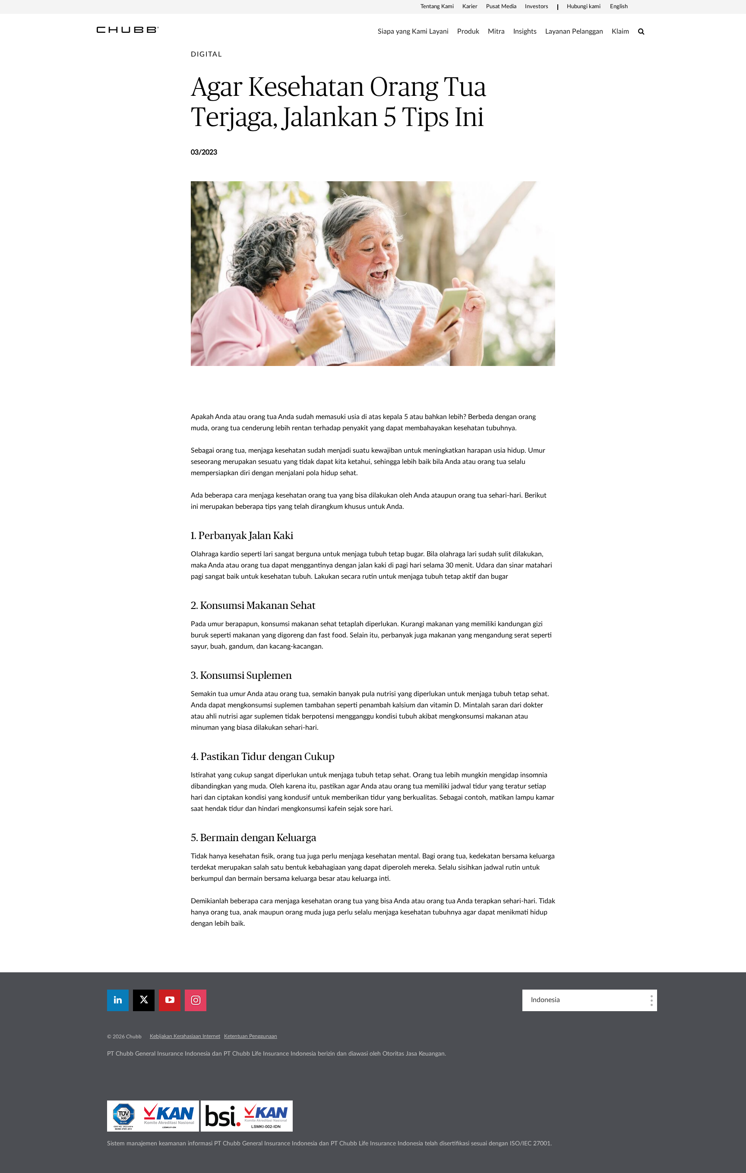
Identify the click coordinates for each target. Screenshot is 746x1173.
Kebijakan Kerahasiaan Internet (185, 1036)
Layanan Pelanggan (574, 31)
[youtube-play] (169, 1000)
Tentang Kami (437, 6)
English (619, 6)
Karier (469, 6)
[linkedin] (118, 1000)
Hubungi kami (584, 6)
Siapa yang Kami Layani (413, 31)
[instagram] (195, 1000)
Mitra (496, 31)
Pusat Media (501, 6)
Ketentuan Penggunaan (250, 1036)
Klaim (620, 31)
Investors (536, 6)
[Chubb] (128, 29)
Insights (525, 31)
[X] (144, 1000)
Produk (468, 31)
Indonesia (545, 999)
